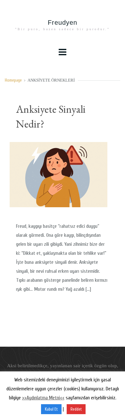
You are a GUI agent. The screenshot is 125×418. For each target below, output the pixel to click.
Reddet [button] (76, 409)
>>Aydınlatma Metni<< (43, 398)
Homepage (13, 80)
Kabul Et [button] (51, 409)
